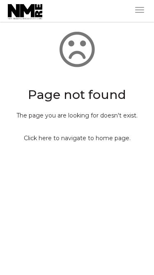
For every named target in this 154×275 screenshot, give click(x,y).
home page (112, 138)
